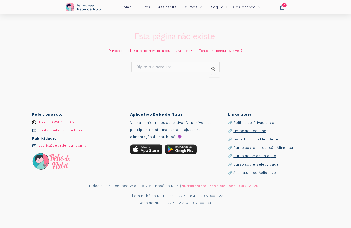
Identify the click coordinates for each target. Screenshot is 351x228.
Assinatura (167, 7)
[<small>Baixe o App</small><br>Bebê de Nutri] (70, 7)
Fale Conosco (242, 7)
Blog (214, 7)
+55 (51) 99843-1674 (56, 122)
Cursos (191, 7)
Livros (145, 7)
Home (126, 7)
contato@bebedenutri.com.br (64, 130)
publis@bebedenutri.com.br (63, 145)
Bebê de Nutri (89, 7)
